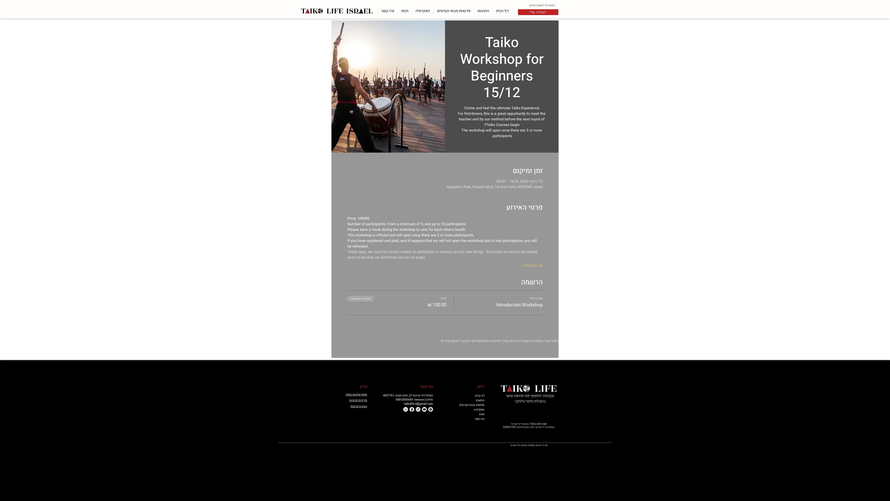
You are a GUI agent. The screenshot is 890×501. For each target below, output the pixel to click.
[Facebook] (412, 409)
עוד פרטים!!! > (532, 265)
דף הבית (479, 396)
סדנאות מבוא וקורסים (473, 405)
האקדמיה (479, 410)
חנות (481, 414)
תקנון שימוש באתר (356, 394)
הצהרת (362, 406)
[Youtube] (424, 409)
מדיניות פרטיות (358, 400)
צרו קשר (479, 419)
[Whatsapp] (405, 409)
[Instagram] (418, 409)
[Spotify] (430, 409)
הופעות (480, 400)
